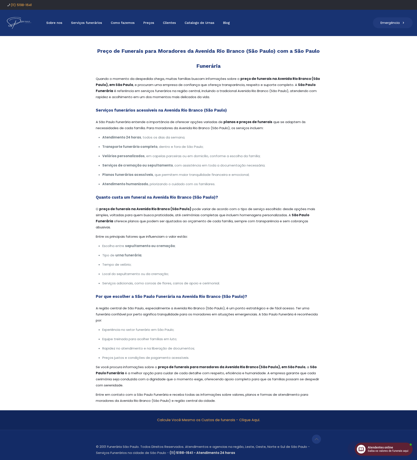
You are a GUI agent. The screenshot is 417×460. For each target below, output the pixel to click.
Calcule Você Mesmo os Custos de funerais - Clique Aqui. (208, 419)
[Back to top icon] (316, 439)
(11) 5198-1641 (21, 5)
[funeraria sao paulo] (19, 23)
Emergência (390, 22)
